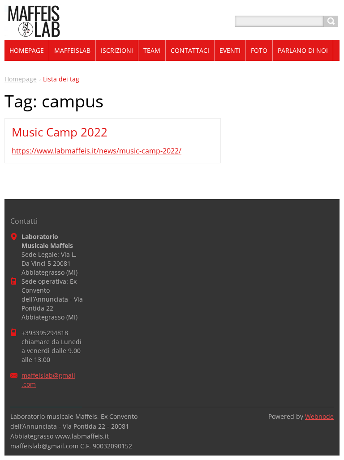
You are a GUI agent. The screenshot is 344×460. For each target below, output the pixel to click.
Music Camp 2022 (60, 132)
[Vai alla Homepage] (32, 32)
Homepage (20, 79)
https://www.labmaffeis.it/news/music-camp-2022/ (96, 151)
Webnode (319, 416)
